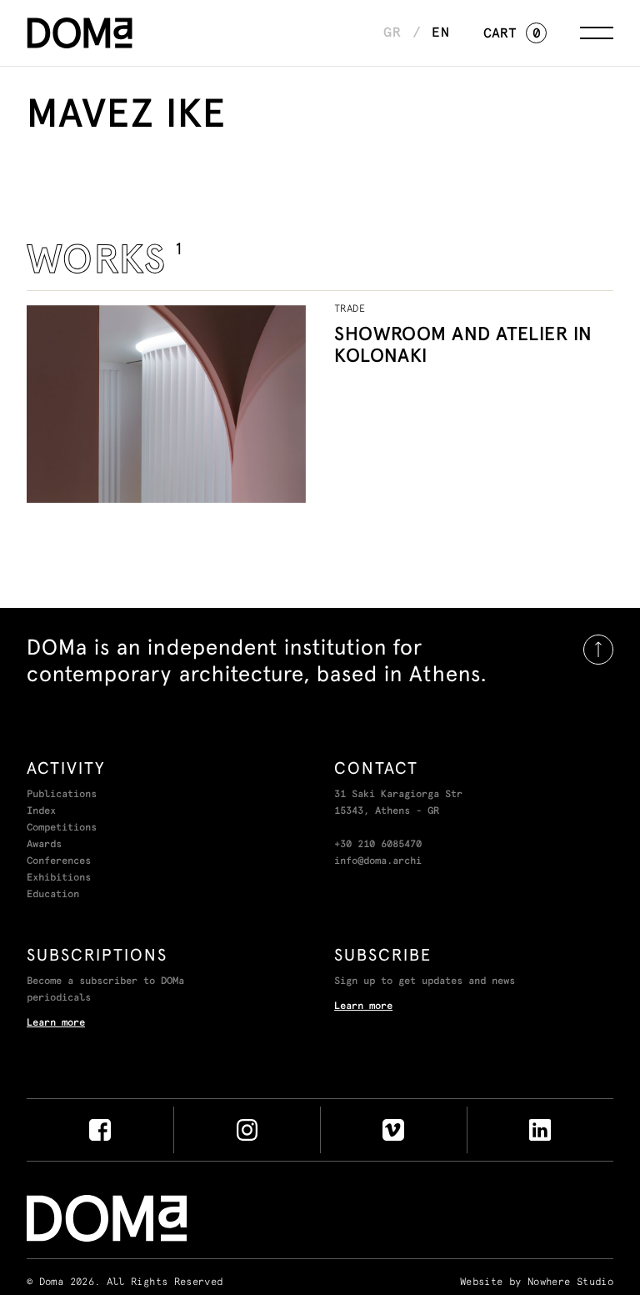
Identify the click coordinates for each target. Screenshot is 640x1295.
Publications (62, 795)
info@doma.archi (378, 861)
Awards (44, 845)
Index (41, 811)
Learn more (56, 1023)
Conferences (59, 861)
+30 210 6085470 (378, 845)
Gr (392, 32)
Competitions (62, 828)
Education (53, 895)
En (441, 32)
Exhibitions (59, 878)
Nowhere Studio (570, 1282)
